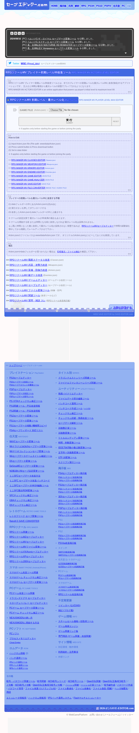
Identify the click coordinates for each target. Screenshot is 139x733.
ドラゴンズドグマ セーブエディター (27, 598)
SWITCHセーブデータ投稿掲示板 (72, 555)
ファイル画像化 (83, 688)
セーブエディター (20, 378)
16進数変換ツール (67, 433)
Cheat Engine (15, 642)
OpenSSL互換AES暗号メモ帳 (47, 685)
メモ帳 (9, 685)
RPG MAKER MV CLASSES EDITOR (28, 160)
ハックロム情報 (17, 653)
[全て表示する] (125, 53)
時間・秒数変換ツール (69, 442)
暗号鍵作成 (109, 685)
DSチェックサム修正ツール (23, 505)
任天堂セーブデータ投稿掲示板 (71, 567)
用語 (8, 692)
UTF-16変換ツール (67, 457)
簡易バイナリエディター (70, 393)
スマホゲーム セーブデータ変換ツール (28, 582)
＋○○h (87, 408)
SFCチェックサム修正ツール (23, 495)
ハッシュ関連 (72, 685)
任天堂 (116, 6)
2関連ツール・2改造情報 (24, 411)
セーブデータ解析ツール (70, 423)
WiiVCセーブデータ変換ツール (24, 441)
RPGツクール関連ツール (21, 532)
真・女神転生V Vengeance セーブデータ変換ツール (53, 48)
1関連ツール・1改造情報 (24, 406)
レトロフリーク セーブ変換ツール (26, 516)
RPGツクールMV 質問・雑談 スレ (27, 300)
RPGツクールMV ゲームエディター (28, 280)
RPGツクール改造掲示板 (58, 300)
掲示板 (63, 6)
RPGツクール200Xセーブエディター (27, 561)
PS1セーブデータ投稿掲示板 (70, 527)
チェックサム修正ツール (70, 413)
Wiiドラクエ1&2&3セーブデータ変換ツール (30, 446)
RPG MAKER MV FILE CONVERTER (28, 188)
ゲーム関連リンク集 (68, 631)
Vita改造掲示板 (67, 543)
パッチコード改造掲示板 (70, 477)
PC (123, 6)
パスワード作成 (125, 685)
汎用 (70, 6)
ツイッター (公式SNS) (69, 605)
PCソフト (14, 633)
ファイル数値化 (65, 688)
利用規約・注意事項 (68, 652)
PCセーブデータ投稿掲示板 (69, 578)
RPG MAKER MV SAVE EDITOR (26, 184)
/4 (91, 6)
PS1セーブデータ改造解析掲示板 (72, 524)
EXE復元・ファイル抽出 (68, 251)
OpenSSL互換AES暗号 (114, 681)
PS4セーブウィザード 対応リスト (26, 430)
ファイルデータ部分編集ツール (73, 398)
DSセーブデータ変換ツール (23, 461)
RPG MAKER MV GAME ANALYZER (28, 180)
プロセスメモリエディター (22, 638)
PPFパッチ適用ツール (18, 665)
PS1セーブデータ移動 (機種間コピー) (28, 425)
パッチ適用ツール (18, 658)
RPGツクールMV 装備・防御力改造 (28, 270)
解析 (77, 6)
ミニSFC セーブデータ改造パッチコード (29, 480)
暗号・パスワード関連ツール (20, 681)
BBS (69, 468)
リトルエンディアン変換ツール (73, 438)
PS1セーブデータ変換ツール (23, 420)
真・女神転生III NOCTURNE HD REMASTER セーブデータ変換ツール (62, 45)
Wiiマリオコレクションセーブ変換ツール (29, 451)
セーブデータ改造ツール (21, 382)
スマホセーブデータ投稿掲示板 (71, 590)
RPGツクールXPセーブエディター (26, 556)
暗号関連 (41, 681)
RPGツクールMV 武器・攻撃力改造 (28, 265)
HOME (54, 6)
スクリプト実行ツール (69, 462)
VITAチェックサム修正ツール (25, 401)
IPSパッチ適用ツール (18, 662)
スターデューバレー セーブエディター (28, 603)
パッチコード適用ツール (70, 403)
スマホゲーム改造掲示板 (68, 587)
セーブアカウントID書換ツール (24, 385)
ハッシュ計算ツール (91, 685)
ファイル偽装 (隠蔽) (103, 688)
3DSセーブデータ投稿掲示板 (70, 503)
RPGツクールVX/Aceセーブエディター (28, 551)
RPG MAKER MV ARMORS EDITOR (28, 168)
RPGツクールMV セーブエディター (28, 285)
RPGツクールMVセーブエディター (98, 226)
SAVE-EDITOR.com (122, 708)
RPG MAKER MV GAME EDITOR (26, 176)
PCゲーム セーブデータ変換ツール (26, 608)
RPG (83, 6)
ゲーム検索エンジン (68, 626)
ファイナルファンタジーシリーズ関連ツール (80, 382)
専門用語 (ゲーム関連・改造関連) (74, 636)
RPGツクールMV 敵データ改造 (26, 275)
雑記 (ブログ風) (66, 610)
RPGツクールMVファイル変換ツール (27, 546)
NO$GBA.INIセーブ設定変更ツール (26, 471)
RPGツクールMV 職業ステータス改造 (29, 259)
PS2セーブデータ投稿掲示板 (70, 538)
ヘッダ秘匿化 (121, 688)
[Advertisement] (69, 19)
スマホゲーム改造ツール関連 (23, 572)
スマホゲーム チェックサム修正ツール (28, 577)
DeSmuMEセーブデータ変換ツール (26, 466)
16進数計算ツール (67, 428)
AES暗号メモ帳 (23, 685)
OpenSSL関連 (94, 681)
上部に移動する (122, 307)
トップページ (15, 365)
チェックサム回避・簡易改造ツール (76, 418)
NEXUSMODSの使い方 (21, 617)
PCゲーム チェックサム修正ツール (26, 613)
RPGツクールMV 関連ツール (24, 295)
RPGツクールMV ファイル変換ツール (29, 290)
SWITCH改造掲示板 (66, 552)
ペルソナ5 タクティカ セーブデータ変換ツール (50, 42)
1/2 (99, 6)
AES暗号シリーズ (57, 681)
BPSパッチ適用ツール (18, 668)
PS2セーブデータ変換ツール (23, 415)
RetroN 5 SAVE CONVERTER (24, 521)
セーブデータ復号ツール (21, 396)
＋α (129, 6)
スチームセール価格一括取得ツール (76, 621)
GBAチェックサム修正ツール (23, 500)
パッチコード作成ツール (70, 408)
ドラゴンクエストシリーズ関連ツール (77, 378)
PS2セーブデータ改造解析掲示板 (72, 535)
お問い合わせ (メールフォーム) (105, 714)
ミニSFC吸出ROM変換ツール (24, 490)
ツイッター (127, 714)
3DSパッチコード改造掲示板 (70, 501)
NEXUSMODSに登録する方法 (24, 622)
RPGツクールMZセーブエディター (26, 537)
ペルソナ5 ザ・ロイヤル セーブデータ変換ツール (51, 38)
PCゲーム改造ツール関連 (22, 593)
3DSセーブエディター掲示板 (72, 496)
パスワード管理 (15, 688)
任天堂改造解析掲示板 (67, 564)
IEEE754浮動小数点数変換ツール (74, 447)
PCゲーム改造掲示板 (67, 575)
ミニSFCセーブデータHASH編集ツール (29, 485)
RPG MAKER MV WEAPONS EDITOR (28, 164)
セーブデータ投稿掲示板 (70, 480)
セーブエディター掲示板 (72, 473)
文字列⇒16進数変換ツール (71, 452)
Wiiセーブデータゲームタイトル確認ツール (30, 456)
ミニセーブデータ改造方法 (24, 476)
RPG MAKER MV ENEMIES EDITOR (28, 172)
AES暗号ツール (75, 681)
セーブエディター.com (32, 365)
